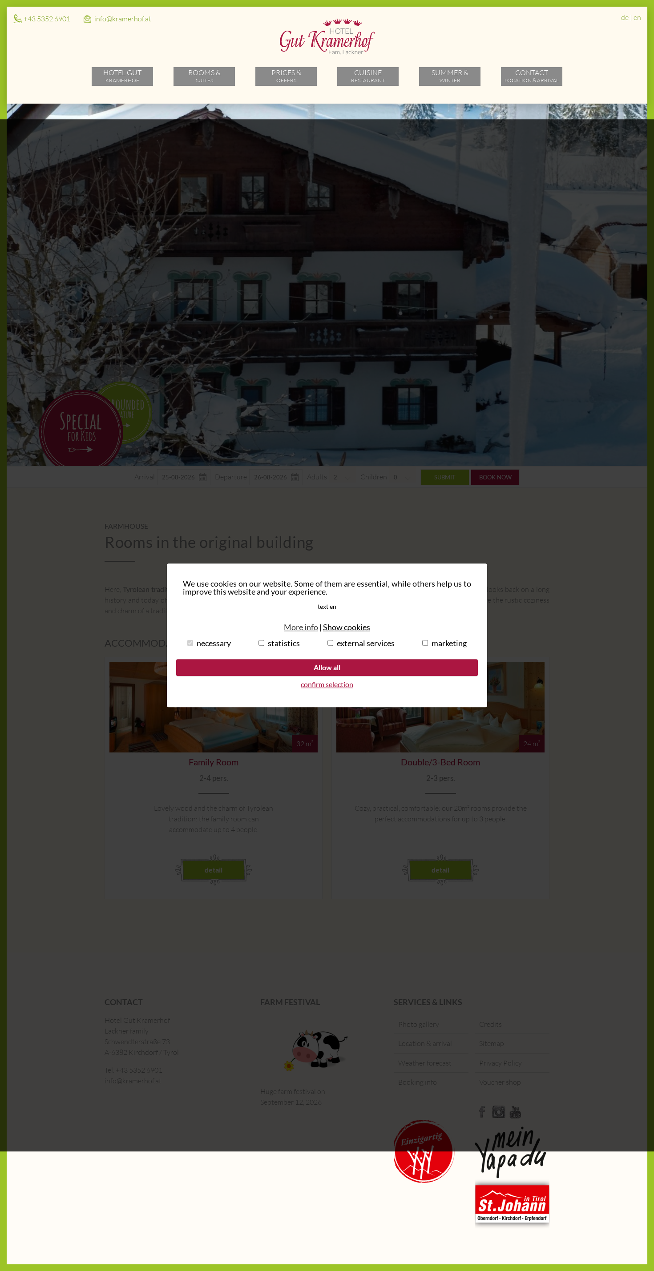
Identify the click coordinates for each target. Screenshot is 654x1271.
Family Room (213, 761)
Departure (231, 476)
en (637, 17)
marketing (449, 643)
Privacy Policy (500, 1062)
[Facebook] (482, 1115)
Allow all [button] (327, 667)
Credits (490, 1024)
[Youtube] (515, 1115)
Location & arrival (425, 1043)
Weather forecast (425, 1062)
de (625, 17)
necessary (214, 643)
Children (373, 476)
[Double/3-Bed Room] (440, 749)
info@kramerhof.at (122, 18)
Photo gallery (418, 1024)
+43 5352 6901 (47, 18)
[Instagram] (498, 1115)
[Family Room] (213, 749)
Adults (317, 476)
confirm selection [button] (327, 684)
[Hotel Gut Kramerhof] (327, 52)
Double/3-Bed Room (440, 761)
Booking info (417, 1082)
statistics (284, 643)
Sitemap (491, 1043)
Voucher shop (500, 1082)
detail (213, 869)
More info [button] (301, 627)
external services (366, 643)
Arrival (144, 476)
